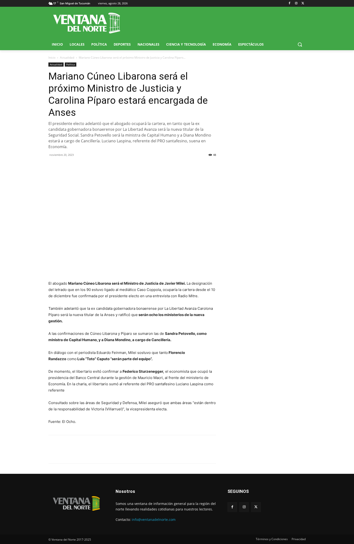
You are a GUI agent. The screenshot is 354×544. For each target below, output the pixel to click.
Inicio (51, 57)
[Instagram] (296, 3)
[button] (300, 44)
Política (70, 64)
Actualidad (67, 57)
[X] (303, 3)
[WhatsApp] (75, 166)
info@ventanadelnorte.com (154, 519)
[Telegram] (86, 166)
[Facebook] (289, 3)
